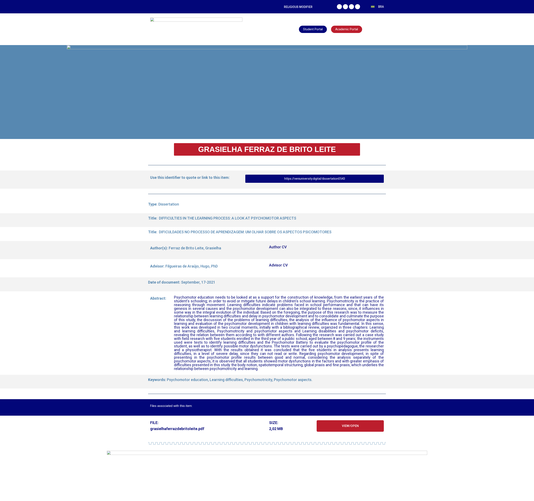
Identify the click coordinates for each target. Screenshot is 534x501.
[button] (267, 149)
